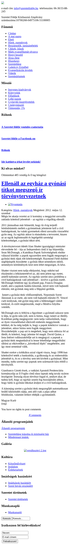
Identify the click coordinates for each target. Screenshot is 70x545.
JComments (35, 415)
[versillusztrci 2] (35, 450)
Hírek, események (23, 210)
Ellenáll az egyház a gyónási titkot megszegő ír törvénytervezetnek (33, 189)
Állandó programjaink (13, 428)
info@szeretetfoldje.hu (26, 8)
